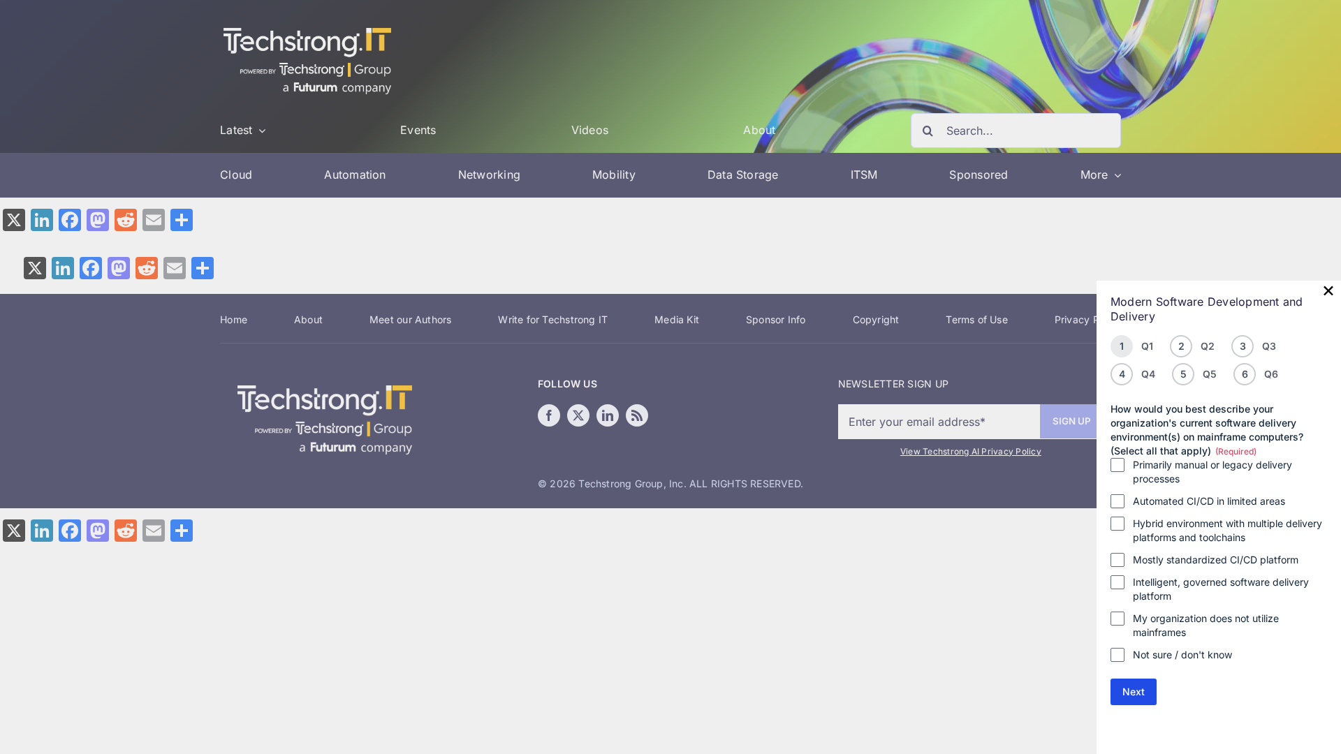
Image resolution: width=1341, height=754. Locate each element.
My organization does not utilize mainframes (1206, 625)
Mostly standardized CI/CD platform (1215, 560)
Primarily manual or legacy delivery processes (1212, 472)
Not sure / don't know (1182, 654)
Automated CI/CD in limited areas (1209, 501)
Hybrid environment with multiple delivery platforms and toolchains (1227, 530)
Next (1133, 691)
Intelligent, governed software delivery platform (1221, 589)
